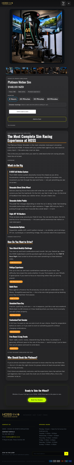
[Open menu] (69, 3)
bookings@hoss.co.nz (13, 437)
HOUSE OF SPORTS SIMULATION (16, 461)
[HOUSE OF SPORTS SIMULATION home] (7, 3)
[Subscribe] (66, 453)
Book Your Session (37, 400)
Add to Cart (37, 119)
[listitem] (9, 70)
